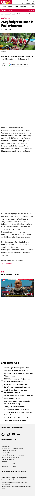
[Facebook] (2, 434)
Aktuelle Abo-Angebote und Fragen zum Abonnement (14, 483)
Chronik (13, 14)
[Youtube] (13, 434)
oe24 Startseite (6, 446)
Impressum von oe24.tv (8, 466)
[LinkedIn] (18, 434)
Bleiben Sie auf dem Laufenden (11, 427)
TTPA (3, 489)
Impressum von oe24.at (8, 464)
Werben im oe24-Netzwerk (10, 457)
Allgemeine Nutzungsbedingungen (12, 448)
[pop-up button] (27, 293)
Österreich (6, 10)
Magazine (23, 6)
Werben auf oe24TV (7, 459)
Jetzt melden (6, 263)
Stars (16, 6)
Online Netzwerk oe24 (8, 440)
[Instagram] (8, 434)
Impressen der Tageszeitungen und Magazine (16, 487)
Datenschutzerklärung (8, 450)
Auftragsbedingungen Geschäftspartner (14, 478)
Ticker (3, 6)
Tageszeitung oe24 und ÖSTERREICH (13, 471)
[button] (4, 293)
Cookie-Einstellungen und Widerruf (12, 455)
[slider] (11, 294)
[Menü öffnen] (33, 6)
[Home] (2, 14)
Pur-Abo (4, 462)
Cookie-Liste (5, 453)
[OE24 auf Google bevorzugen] (31, 64)
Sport (9, 6)
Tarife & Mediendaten (8, 480)
